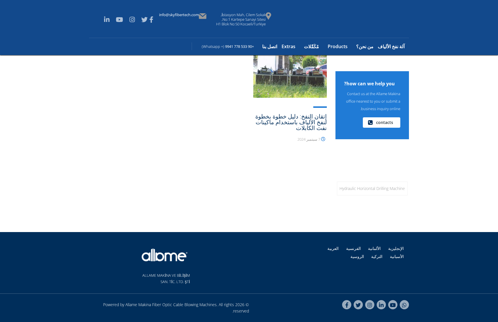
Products (338, 46)
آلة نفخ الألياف (391, 46)
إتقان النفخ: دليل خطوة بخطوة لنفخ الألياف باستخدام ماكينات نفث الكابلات (291, 122)
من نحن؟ (364, 46)
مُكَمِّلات (311, 46)
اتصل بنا (269, 46)
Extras (288, 46)
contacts (384, 122)
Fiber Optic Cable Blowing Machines (184, 304)
